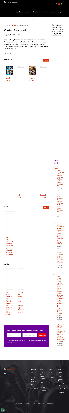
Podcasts (51, 375)
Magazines (43, 390)
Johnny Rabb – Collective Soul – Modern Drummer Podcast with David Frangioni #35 (60, 203)
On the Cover (33, 378)
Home (6, 25)
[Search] (62, 4)
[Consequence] (16, 374)
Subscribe (53, 12)
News (54, 274)
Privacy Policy (60, 375)
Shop (45, 12)
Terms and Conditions (61, 391)
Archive (32, 372)
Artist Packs (43, 387)
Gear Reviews (33, 385)
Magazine (18, 12)
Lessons (55, 223)
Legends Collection (42, 377)
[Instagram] (17, 380)
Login (60, 12)
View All (46, 60)
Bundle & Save (42, 373)
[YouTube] (13, 380)
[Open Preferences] (3, 410)
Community (36, 12)
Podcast (55, 168)
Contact (60, 372)
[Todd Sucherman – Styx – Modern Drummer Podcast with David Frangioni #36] (54, 173)
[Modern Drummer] (16, 369)
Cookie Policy (60, 380)
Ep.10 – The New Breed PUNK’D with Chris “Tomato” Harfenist (60, 258)
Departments (34, 388)
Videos (27, 12)
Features (33, 375)
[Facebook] (6, 380)
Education (33, 381)
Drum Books (41, 381)
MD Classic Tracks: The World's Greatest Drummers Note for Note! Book (9, 303)
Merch (41, 385)
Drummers (13, 25)
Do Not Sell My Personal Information (61, 386)
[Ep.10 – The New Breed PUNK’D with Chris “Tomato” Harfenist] (54, 255)
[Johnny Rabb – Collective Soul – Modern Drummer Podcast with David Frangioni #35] (54, 197)
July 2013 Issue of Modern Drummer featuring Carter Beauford (9, 246)
